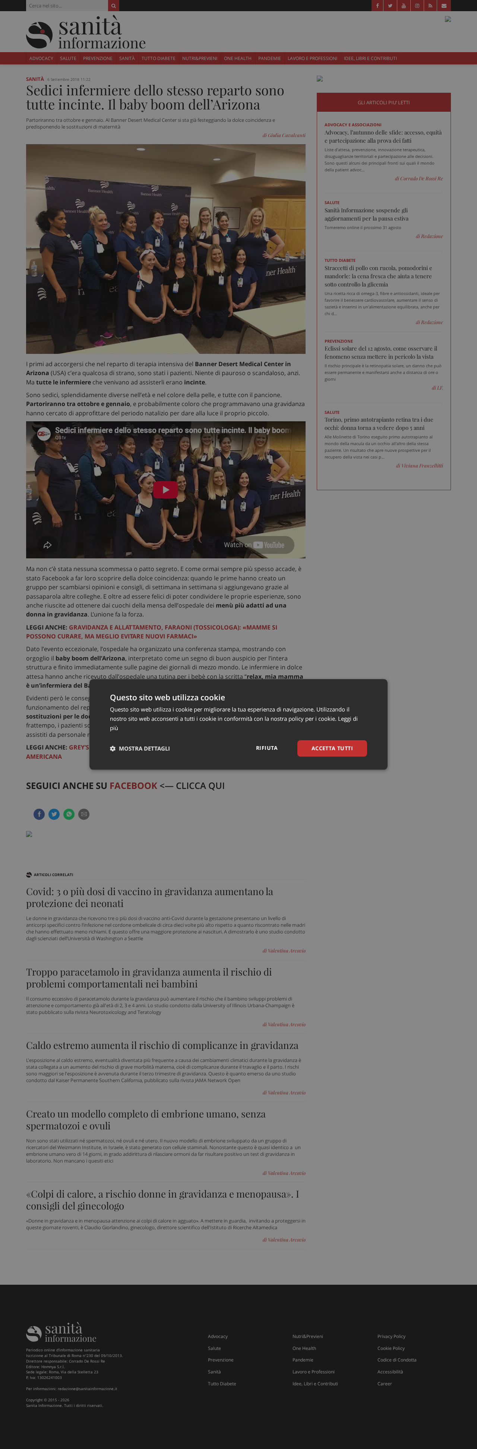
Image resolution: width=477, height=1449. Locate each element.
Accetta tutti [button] (332, 748)
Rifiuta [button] (267, 747)
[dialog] (238, 724)
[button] (140, 748)
